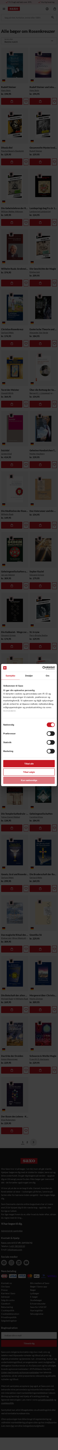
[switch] (51, 733)
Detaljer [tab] (29, 675)
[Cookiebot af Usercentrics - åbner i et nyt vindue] (42, 668)
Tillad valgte (29, 772)
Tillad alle (29, 763)
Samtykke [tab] (10, 675)
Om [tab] (47, 675)
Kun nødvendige (29, 780)
